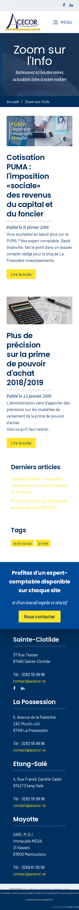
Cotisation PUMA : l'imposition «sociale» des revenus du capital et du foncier (30, 185)
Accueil (13, 102)
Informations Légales (61, 889)
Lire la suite (21, 274)
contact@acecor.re (29, 680)
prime (43, 543)
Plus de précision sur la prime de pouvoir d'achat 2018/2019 (28, 359)
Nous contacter (39, 616)
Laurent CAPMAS (45, 889)
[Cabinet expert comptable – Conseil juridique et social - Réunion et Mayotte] (23, 22)
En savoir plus (72, 906)
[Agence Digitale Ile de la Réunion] (17, 889)
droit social (22, 543)
